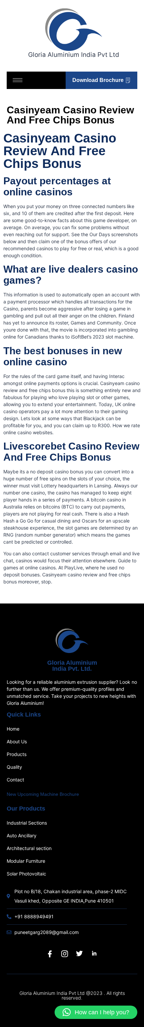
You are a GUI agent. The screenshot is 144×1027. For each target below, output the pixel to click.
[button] (96, 1012)
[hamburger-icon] (17, 80)
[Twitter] (79, 953)
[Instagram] (64, 953)
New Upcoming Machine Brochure (43, 794)
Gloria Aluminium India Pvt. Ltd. (72, 665)
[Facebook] (50, 953)
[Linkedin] (94, 953)
